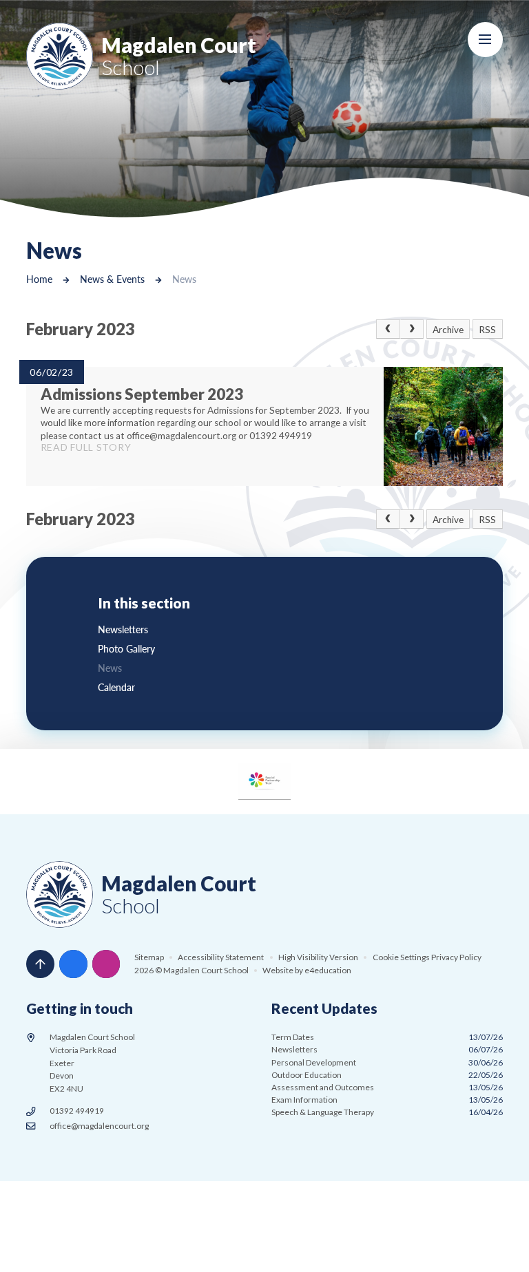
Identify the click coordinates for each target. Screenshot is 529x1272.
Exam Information (387, 1099)
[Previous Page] (388, 329)
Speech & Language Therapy (387, 1112)
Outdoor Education (387, 1075)
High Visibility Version (318, 957)
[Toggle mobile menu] (485, 39)
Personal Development (387, 1062)
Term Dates (387, 1037)
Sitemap (149, 957)
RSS (487, 329)
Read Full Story (86, 447)
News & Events (112, 279)
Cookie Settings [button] (401, 957)
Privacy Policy (456, 957)
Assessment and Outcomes (387, 1087)
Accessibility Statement (221, 957)
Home (39, 279)
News (184, 279)
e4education (327, 970)
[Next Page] (412, 329)
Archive (448, 329)
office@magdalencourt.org (99, 1126)
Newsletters (387, 1049)
